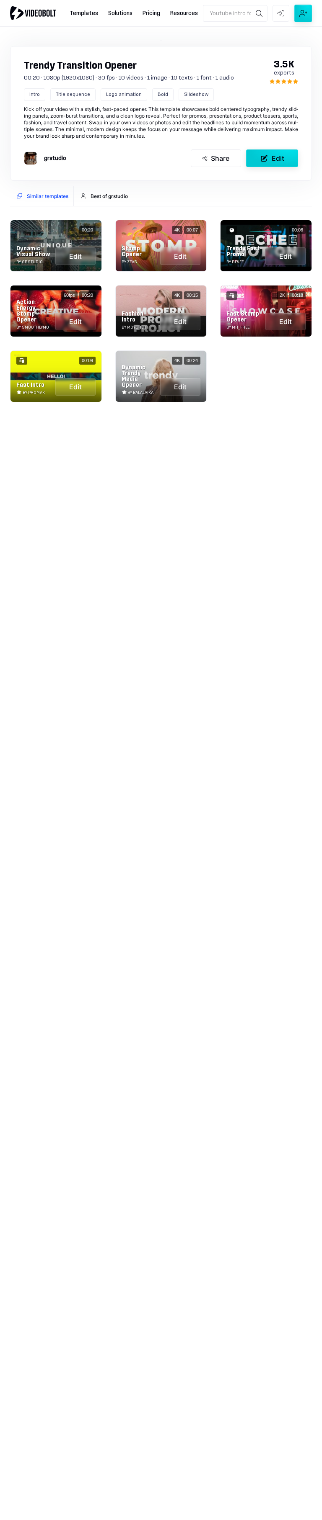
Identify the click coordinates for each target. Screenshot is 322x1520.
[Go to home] (33, 13)
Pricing (151, 13)
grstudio (55, 158)
